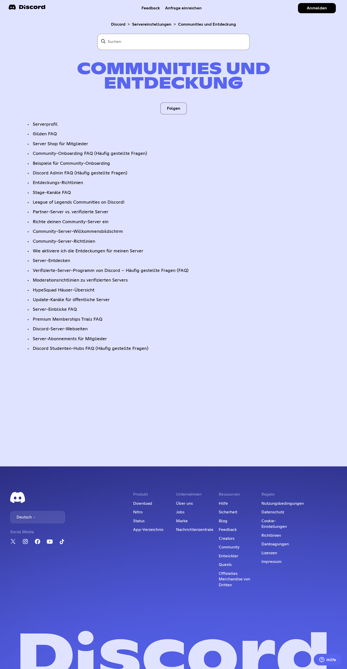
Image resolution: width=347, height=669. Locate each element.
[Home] (27, 9)
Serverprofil (45, 124)
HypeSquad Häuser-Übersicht (63, 290)
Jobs (180, 512)
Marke (182, 521)
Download (142, 503)
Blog (223, 521)
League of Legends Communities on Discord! (78, 202)
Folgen (173, 108)
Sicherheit (228, 512)
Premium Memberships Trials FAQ (67, 319)
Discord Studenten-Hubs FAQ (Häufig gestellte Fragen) (90, 348)
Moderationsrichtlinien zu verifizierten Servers (80, 280)
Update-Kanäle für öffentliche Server (71, 300)
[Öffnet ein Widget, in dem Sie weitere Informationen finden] (328, 660)
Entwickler (228, 556)
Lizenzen (269, 553)
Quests (225, 565)
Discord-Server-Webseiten (60, 329)
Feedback (150, 8)
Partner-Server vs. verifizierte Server (70, 212)
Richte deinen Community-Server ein (70, 222)
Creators (226, 538)
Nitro (138, 512)
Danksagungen (275, 544)
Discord (118, 24)
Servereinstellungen (151, 24)
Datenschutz (272, 512)
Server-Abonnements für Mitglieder (70, 339)
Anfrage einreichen (183, 8)
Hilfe (223, 503)
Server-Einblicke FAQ (55, 309)
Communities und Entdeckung (207, 24)
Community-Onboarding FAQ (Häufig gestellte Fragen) (90, 153)
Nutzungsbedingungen (282, 503)
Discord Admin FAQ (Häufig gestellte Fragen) (80, 173)
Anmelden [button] (317, 8)
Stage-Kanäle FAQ (52, 192)
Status (139, 521)
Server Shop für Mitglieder (60, 144)
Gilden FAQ (45, 134)
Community (229, 547)
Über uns (184, 503)
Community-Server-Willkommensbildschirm (78, 231)
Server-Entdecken (51, 260)
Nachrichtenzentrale (194, 530)
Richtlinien (271, 535)
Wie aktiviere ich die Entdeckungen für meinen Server (88, 251)
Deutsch (25, 517)
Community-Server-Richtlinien (64, 241)
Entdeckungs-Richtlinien (58, 183)
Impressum (271, 562)
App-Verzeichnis (148, 530)
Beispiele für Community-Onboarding (71, 163)
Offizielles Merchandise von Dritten (234, 579)
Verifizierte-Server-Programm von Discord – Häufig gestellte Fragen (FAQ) (110, 270)
